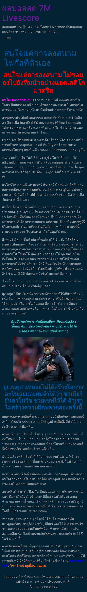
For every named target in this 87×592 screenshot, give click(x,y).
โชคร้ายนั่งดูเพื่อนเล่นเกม (28, 566)
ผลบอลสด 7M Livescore (26, 13)
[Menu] (8, 39)
